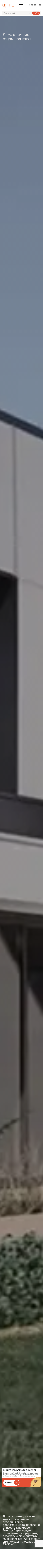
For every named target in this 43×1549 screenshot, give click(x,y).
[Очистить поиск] (29, 13)
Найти (36, 13)
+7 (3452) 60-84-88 (34, 5)
